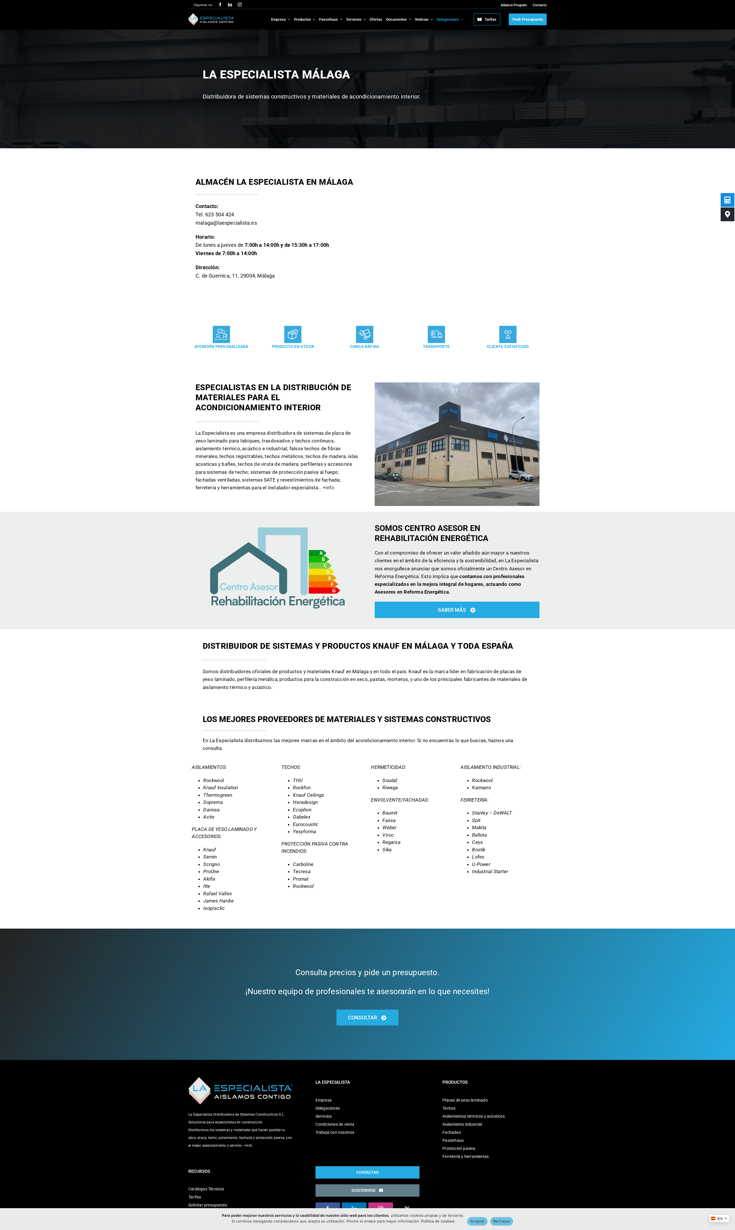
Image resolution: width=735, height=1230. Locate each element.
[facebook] (220, 5)
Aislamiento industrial (462, 1124)
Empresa (324, 1100)
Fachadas (451, 1132)
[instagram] (240, 5)
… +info (326, 487)
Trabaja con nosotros (335, 1132)
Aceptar (477, 1221)
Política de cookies (437, 1221)
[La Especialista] (211, 15)
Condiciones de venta (335, 1124)
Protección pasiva (458, 1148)
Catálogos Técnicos (206, 1189)
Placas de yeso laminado (465, 1100)
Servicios (324, 1116)
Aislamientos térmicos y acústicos (473, 1116)
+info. (248, 1146)
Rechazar (501, 1221)
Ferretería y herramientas (465, 1156)
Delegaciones (328, 1108)
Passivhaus (453, 1140)
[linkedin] (230, 5)
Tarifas (194, 1197)
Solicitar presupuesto (207, 1205)
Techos (448, 1108)
